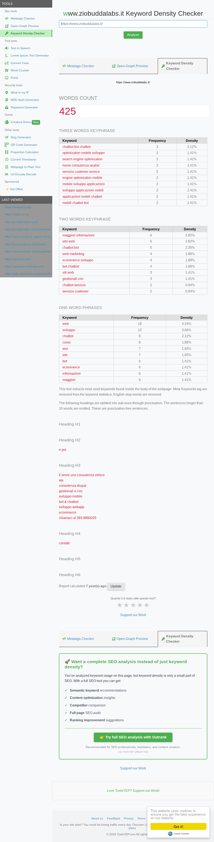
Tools (7, 3)
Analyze (133, 35)
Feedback (113, 818)
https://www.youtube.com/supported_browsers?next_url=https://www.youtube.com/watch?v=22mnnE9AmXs (28, 251)
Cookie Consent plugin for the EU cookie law (178, 833)
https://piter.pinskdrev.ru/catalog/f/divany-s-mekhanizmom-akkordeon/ (28, 273)
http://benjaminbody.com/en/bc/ (25, 244)
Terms (141, 818)
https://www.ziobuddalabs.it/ (133, 82)
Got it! (178, 826)
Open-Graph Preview (132, 66)
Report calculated (83, 586)
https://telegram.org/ (18, 207)
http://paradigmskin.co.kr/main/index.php (28, 229)
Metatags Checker (80, 66)
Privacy (129, 818)
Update (116, 586)
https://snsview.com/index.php (24, 266)
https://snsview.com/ (18, 259)
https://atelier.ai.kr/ (17, 214)
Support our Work (133, 615)
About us (97, 818)
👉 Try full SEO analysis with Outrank (133, 737)
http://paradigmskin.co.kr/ (21, 222)
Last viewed (12, 199)
